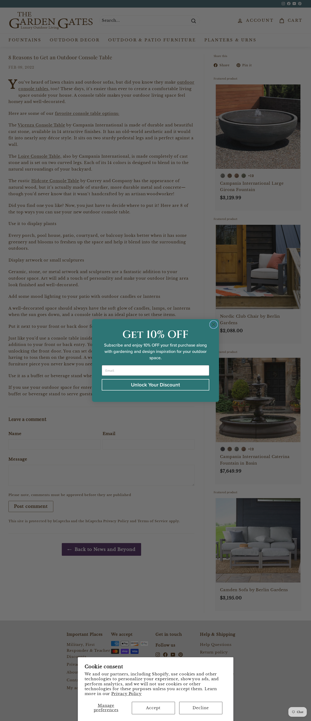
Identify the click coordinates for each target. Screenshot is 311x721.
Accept (153, 708)
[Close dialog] (213, 324)
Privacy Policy (126, 693)
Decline (201, 708)
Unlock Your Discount (155, 385)
